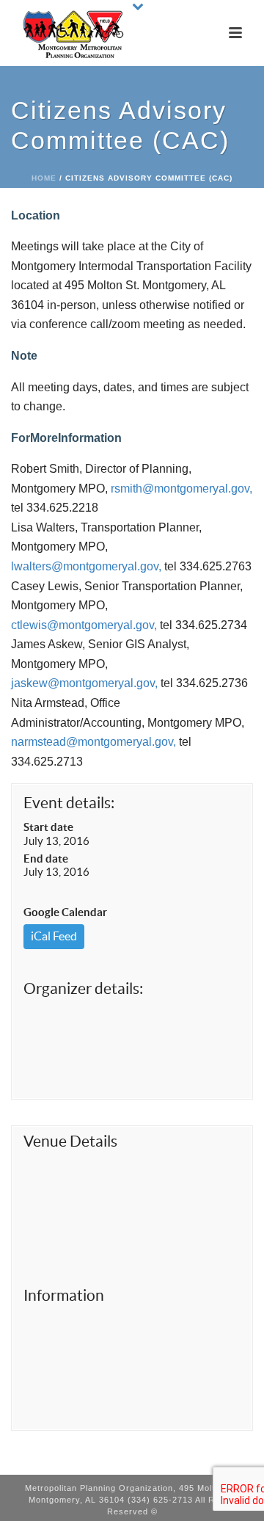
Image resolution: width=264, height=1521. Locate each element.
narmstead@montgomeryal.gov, (93, 742)
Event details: (68, 802)
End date (45, 858)
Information (63, 1295)
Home (44, 178)
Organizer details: (83, 988)
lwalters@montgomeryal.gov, (86, 566)
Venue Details (70, 1141)
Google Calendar (65, 912)
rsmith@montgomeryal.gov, (181, 488)
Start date (48, 827)
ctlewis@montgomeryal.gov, (84, 625)
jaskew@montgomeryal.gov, (84, 683)
